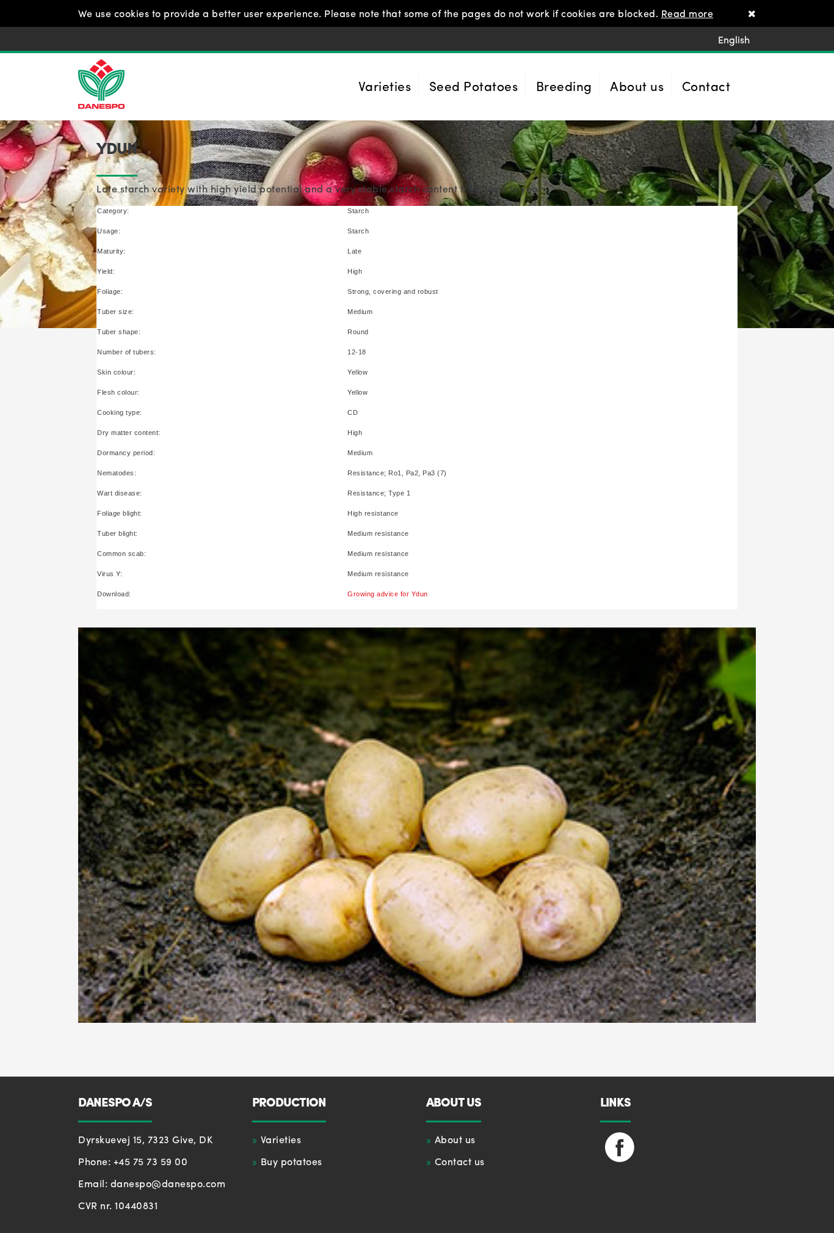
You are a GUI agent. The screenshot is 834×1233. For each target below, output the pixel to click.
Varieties (281, 1139)
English (734, 39)
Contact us (460, 1161)
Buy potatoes (291, 1161)
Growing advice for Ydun (387, 594)
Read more (687, 13)
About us (455, 1139)
